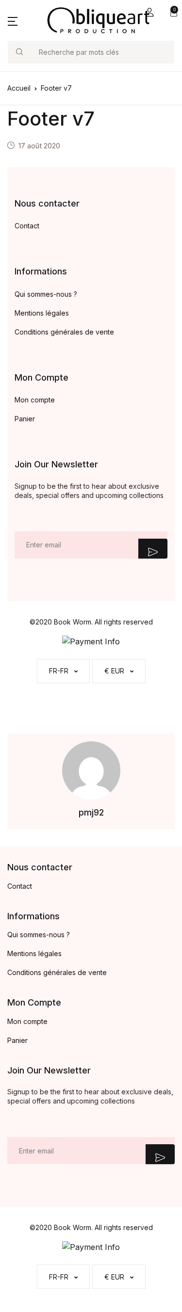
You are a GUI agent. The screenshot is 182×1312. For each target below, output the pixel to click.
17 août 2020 (39, 145)
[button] (149, 12)
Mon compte (35, 400)
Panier (25, 419)
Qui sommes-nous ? (46, 294)
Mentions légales (42, 313)
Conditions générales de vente (64, 332)
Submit (152, 549)
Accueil (19, 88)
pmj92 (91, 812)
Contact (27, 226)
